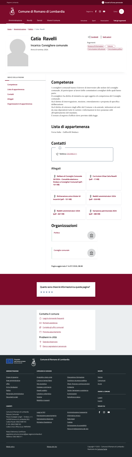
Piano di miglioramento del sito (77, 428)
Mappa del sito (52, 446)
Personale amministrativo (15, 393)
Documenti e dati (12, 397)
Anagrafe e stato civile (44, 377)
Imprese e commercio (44, 387)
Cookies (69, 422)
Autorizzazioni (72, 393)
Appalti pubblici (42, 390)
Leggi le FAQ (41, 412)
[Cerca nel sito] (121, 11)
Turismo (39, 397)
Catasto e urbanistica (44, 393)
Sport (94, 20)
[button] (112, 2)
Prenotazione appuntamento (46, 415)
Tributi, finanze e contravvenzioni (78, 384)
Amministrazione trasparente (77, 412)
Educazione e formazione (75, 377)
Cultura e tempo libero (44, 380)
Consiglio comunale (61, 250)
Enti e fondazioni (12, 387)
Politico (57, 232)
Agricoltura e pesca (73, 397)
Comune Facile (102, 449)
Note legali (71, 419)
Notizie (100, 377)
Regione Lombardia (12, 2)
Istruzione (84, 20)
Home (9, 29)
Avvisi (100, 384)
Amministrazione (20, 29)
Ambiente (70, 387)
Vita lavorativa (42, 384)
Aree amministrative (13, 380)
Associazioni (105, 20)
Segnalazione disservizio (45, 419)
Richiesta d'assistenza (44, 422)
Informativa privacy (73, 415)
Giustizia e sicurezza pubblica (77, 380)
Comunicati (101, 380)
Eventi (100, 401)
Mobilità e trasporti (43, 400)
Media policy (10, 446)
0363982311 (72, 153)
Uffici (8, 384)
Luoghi (100, 397)
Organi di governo (12, 377)
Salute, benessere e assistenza (77, 390)
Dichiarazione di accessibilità (76, 425)
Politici (30, 29)
